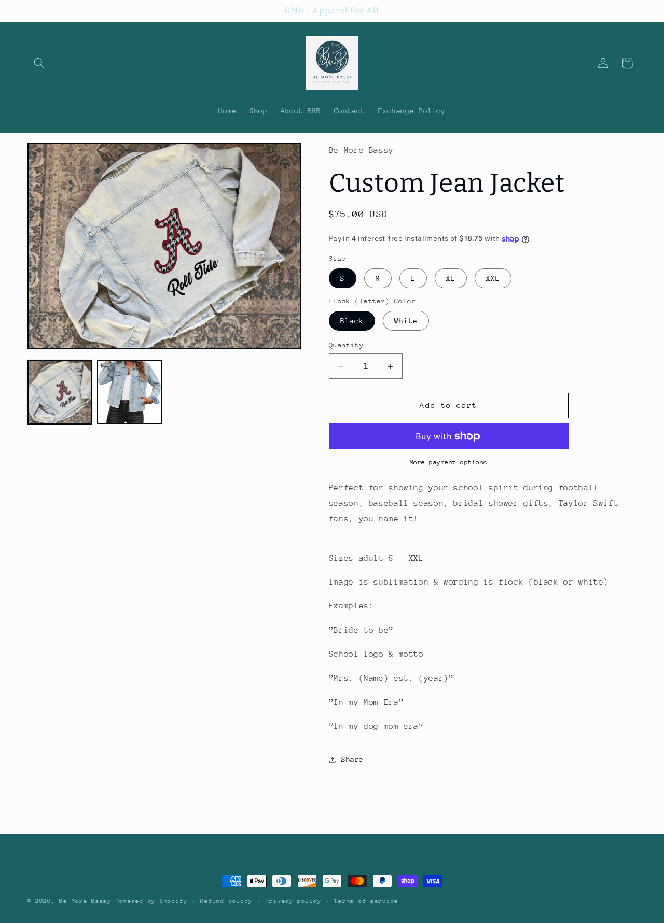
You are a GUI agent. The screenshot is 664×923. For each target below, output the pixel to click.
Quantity (346, 345)
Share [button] (352, 759)
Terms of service (366, 901)
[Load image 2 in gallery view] (129, 392)
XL (450, 278)
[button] (39, 63)
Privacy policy (294, 901)
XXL (493, 278)
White (406, 321)
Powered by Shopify (152, 901)
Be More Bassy (85, 901)
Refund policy (226, 901)
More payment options (449, 462)
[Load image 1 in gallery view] (59, 392)
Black (352, 321)
